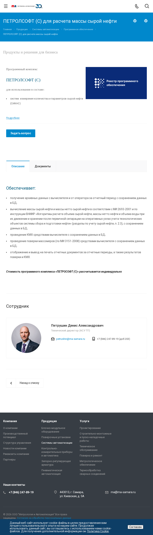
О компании (10, 428)
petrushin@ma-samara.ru (70, 338)
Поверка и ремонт (91, 455)
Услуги (84, 421)
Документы (43, 166)
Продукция (49, 421)
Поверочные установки (56, 437)
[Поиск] (147, 6)
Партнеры (9, 459)
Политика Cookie (98, 531)
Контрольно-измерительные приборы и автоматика (57, 452)
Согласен (135, 527)
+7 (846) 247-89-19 (21, 492)
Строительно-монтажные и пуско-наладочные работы (95, 437)
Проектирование (90, 428)
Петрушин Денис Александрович (77, 325)
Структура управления (17, 442)
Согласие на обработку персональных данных (44, 518)
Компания (10, 421)
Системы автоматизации (56, 442)
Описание (18, 166)
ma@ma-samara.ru (123, 492)
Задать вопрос (20, 133)
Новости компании (14, 448)
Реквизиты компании (16, 453)
